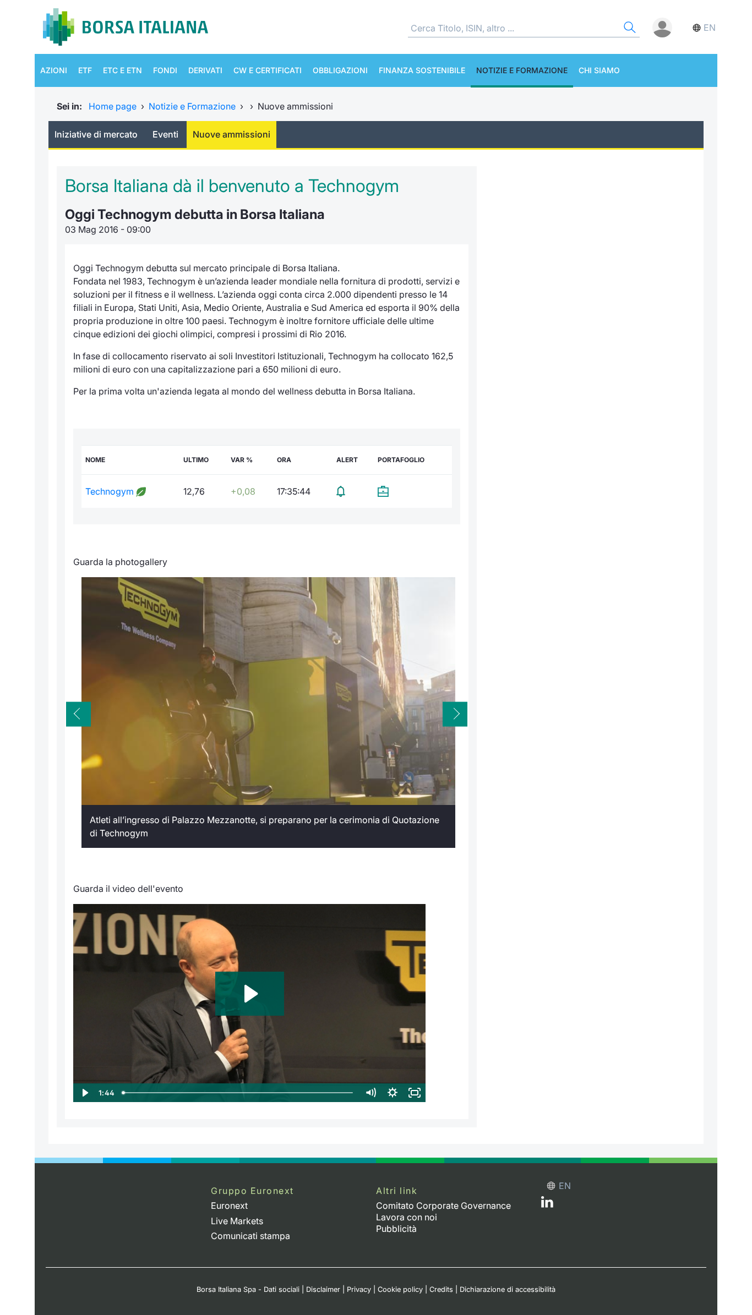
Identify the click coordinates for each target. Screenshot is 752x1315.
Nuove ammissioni (231, 134)
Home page (113, 106)
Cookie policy (400, 1289)
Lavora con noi (406, 1217)
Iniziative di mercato (96, 134)
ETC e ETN (122, 70)
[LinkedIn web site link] (547, 1204)
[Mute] (370, 1092)
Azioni (53, 70)
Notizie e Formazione (522, 70)
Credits (441, 1289)
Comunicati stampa (250, 1235)
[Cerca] (629, 28)
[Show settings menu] (393, 1092)
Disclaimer (323, 1289)
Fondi (165, 70)
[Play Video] (84, 1092)
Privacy (359, 1289)
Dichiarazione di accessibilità (507, 1289)
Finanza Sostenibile (422, 70)
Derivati (205, 70)
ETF (85, 70)
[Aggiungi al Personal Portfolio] (412, 491)
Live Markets (237, 1220)
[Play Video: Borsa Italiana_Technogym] (249, 994)
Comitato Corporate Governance (443, 1205)
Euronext (229, 1205)
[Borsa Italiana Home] (125, 27)
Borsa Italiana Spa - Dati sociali (248, 1289)
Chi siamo (599, 70)
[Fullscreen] (415, 1092)
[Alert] (353, 491)
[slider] (238, 1092)
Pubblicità (396, 1228)
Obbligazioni (340, 70)
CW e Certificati (267, 70)
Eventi (165, 134)
